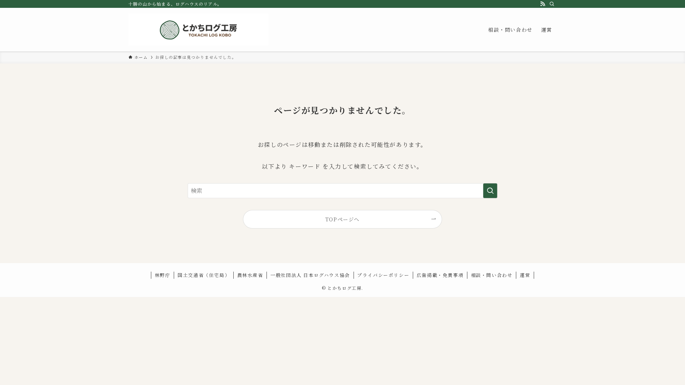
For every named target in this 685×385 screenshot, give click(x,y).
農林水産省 (250, 275)
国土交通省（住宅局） (204, 275)
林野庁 (163, 275)
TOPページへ (342, 219)
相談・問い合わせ (492, 275)
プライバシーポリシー (383, 275)
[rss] (542, 4)
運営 (525, 275)
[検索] (552, 4)
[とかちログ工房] (198, 30)
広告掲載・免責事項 (440, 275)
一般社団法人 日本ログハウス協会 (310, 275)
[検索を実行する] (490, 190)
